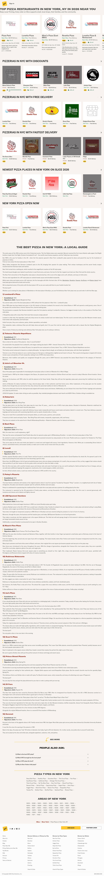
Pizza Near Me (6, 845)
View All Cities (31, 869)
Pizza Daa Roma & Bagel (9, 194)
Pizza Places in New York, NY (59, 822)
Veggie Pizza (56, 843)
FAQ (4, 853)
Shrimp (79, 860)
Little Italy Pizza (67, 194)
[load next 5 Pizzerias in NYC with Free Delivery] (101, 97)
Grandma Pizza (56, 858)
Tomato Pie (55, 855)
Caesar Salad (81, 838)
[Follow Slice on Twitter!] (12, 829)
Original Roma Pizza (89, 121)
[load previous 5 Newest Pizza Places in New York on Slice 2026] (97, 170)
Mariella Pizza (27, 156)
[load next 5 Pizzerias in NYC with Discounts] (101, 61)
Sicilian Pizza (56, 841)
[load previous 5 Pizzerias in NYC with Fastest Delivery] (97, 132)
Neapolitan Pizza (57, 853)
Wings (79, 865)
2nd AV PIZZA (47, 194)
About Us (5, 838)
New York (45, 822)
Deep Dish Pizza (57, 845)
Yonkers (30, 855)
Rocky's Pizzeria (47, 121)
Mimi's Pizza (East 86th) (50, 227)
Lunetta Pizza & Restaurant (91, 227)
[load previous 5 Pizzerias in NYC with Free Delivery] (97, 97)
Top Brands (5, 850)
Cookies (80, 848)
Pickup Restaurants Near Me (10, 848)
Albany (29, 858)
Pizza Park (5, 227)
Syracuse (30, 860)
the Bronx (84, 280)
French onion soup (82, 850)
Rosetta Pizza (27, 121)
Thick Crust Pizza (57, 865)
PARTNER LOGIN (91, 827)
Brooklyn (72, 280)
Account (5, 855)
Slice (38, 822)
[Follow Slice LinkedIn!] (16, 829)
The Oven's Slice (7, 156)
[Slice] (4, 3)
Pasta (79, 855)
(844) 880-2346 (98, 874)
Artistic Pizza (87, 85)
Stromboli (80, 863)
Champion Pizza (28, 85)
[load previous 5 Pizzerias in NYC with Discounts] (97, 61)
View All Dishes (82, 869)
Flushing (30, 865)
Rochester (30, 853)
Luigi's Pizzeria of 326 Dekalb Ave (71, 157)
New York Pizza (56, 838)
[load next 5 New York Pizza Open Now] (101, 203)
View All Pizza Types (58, 869)
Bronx (29, 843)
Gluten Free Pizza (57, 850)
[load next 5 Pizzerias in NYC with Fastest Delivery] (101, 132)
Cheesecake (81, 841)
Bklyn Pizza (46, 85)
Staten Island (94, 280)
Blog (4, 843)
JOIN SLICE (70, 828)
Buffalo (29, 848)
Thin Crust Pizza (57, 860)
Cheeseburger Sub (82, 843)
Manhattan (65, 280)
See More (55, 739)
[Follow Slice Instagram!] (19, 829)
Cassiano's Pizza (47, 156)
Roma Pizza (66, 121)
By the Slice (56, 848)
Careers (5, 841)
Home (4, 836)
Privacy (4, 858)
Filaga (85, 156)
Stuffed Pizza (56, 863)
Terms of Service (7, 860)
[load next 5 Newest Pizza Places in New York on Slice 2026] (101, 170)
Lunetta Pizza (6, 121)
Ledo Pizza (67, 85)
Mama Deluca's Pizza (8, 85)
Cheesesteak (81, 845)
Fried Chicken (81, 853)
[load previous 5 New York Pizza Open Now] (97, 203)
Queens (78, 280)
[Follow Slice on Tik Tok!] (14, 829)
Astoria (29, 863)
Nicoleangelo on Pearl (89, 194)
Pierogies (80, 858)
